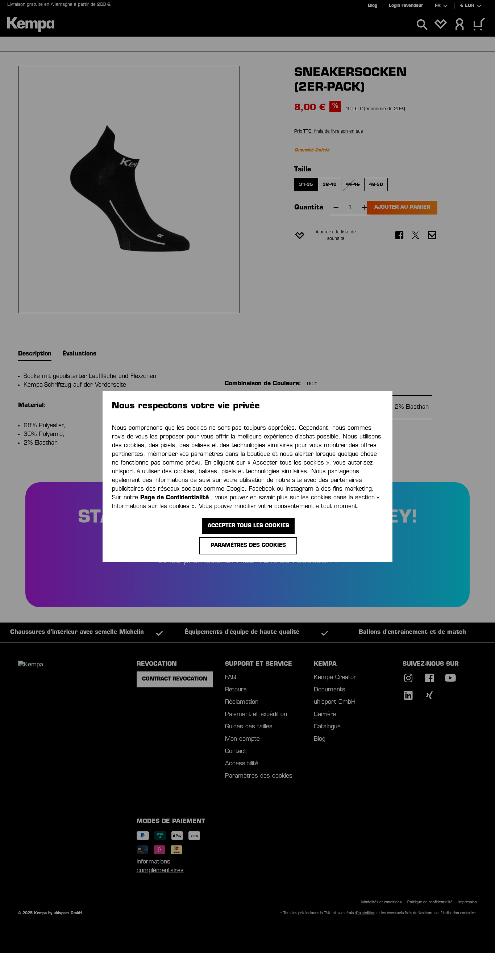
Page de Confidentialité (175, 498)
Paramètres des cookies (248, 545)
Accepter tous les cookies (248, 526)
